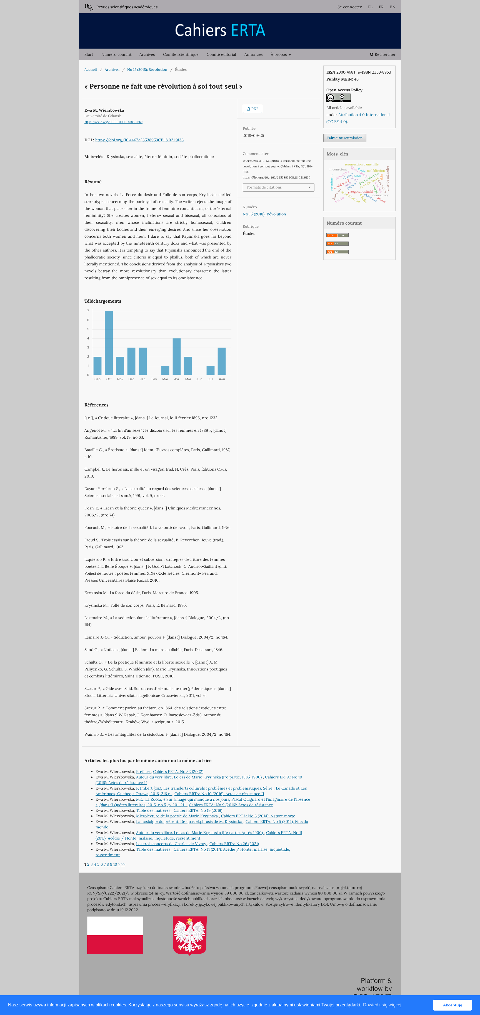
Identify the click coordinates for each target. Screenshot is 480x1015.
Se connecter (350, 6)
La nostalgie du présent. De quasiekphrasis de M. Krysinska (189, 821)
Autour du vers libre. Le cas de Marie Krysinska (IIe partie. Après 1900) (200, 832)
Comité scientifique (181, 54)
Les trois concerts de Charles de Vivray (171, 843)
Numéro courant (116, 54)
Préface (143, 771)
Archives (147, 54)
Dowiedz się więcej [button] (382, 1005)
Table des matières (153, 810)
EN (393, 6)
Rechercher (385, 54)
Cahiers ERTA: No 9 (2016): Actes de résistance (231, 804)
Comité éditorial (221, 54)
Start (88, 54)
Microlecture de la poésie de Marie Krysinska (177, 815)
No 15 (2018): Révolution (147, 69)
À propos (279, 54)
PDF (254, 108)
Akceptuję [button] (452, 1005)
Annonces (253, 54)
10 (115, 864)
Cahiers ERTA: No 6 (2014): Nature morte (258, 815)
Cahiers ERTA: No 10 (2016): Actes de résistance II (219, 793)
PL (370, 6)
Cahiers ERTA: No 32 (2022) (178, 771)
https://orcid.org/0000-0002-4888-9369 (113, 122)
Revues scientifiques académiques (127, 6)
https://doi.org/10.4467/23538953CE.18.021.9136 (139, 139)
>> (123, 864)
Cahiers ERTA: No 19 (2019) (198, 810)
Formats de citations (264, 187)
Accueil (90, 69)
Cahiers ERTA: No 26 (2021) (234, 843)
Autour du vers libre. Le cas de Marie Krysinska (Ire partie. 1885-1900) (199, 777)
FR (381, 6)
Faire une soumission (344, 137)
